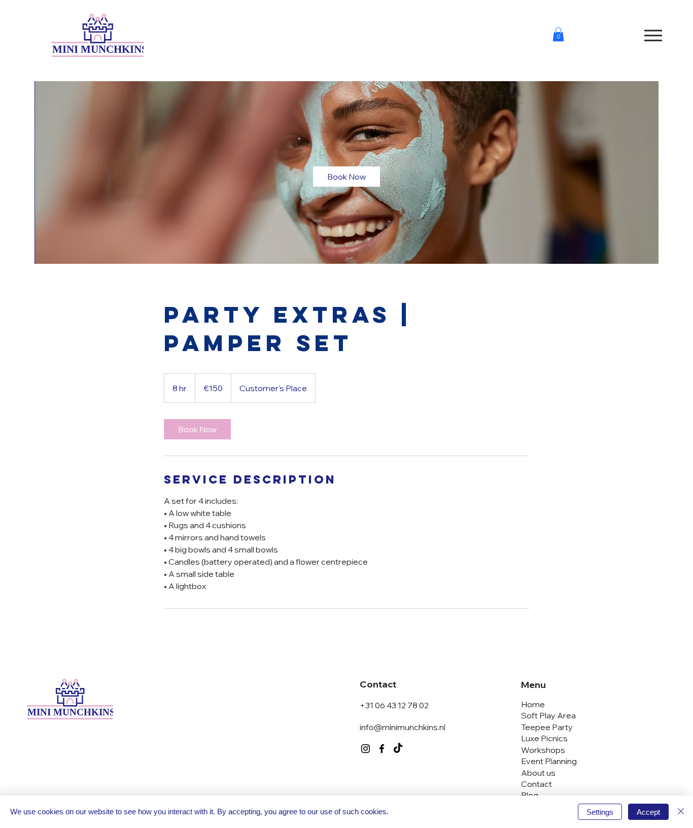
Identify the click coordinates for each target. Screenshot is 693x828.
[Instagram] (365, 748)
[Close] (681, 812)
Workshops (543, 750)
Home (533, 704)
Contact (536, 784)
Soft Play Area (548, 715)
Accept (648, 812)
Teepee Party (547, 727)
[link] (346, 176)
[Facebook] (382, 748)
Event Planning (549, 761)
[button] (558, 34)
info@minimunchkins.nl (402, 727)
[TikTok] (398, 748)
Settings (599, 812)
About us (538, 773)
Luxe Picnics (544, 738)
